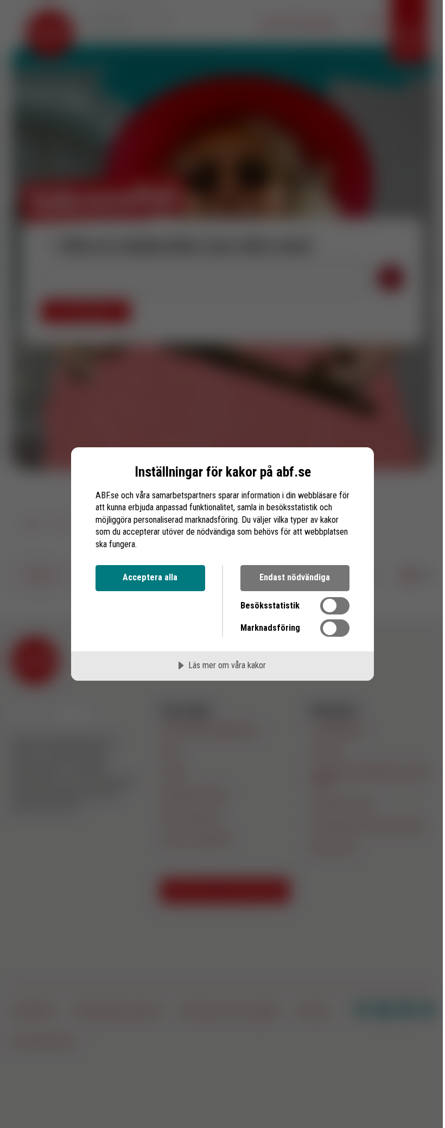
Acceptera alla (150, 577)
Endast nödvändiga (294, 577)
